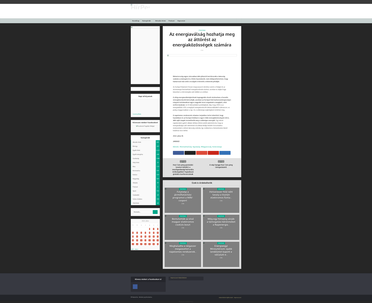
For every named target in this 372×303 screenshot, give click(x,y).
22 (149, 240)
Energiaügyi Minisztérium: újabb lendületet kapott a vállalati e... (221, 250)
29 (149, 244)
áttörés (176, 147)
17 (157, 236)
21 (145, 240)
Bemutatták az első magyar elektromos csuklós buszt (183, 221)
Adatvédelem (182, 278)
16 (153, 236)
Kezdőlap (135, 21)
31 (157, 244)
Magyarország (206, 147)
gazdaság (197, 147)
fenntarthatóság (186, 147)
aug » (136, 249)
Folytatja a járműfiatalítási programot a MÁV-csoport (183, 196)
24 (157, 240)
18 (132, 240)
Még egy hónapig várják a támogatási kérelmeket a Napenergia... (221, 221)
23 (153, 240)
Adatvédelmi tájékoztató (226, 297)
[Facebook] (135, 286)
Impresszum (174, 278)
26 (137, 244)
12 (137, 236)
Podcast (172, 21)
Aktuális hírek (160, 21)
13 (141, 236)
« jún (132, 249)
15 (149, 236)
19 (137, 240)
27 (141, 244)
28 (145, 244)
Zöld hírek (202, 30)
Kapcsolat (181, 21)
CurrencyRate (137, 114)
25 (133, 244)
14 (145, 236)
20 (141, 240)
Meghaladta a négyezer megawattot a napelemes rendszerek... (182, 249)
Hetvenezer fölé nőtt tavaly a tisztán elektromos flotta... (221, 194)
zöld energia (217, 147)
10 (157, 233)
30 (153, 244)
